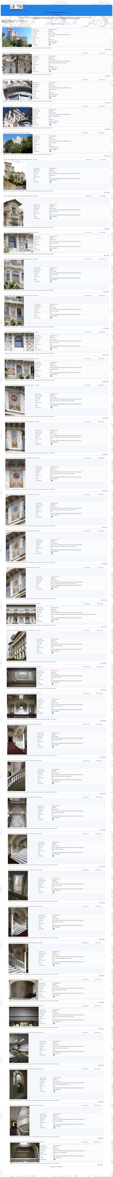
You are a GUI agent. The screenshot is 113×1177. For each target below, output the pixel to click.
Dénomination (50, 17)
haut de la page (108, 49)
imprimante (71, 18)
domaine (90, 17)
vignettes (49, 18)
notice (42, 18)
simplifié (45, 18)
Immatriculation (25, 17)
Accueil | (49, 12)
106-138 (60, 23)
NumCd (80, 17)
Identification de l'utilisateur (57, 12)
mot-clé (87, 17)
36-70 (54, 23)
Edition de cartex (77, 18)
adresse (60, 17)
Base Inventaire (56, 14)
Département (35, 17)
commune (30, 17)
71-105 (57, 23)
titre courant (56, 17)
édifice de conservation (43, 17)
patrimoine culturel (23, 10)
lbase (74, 17)
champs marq (69, 17)
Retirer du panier (103, 26)
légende (76, 17)
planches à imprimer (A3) (56, 18)
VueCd (84, 17)
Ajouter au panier (85, 26)
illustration (64, 17)
